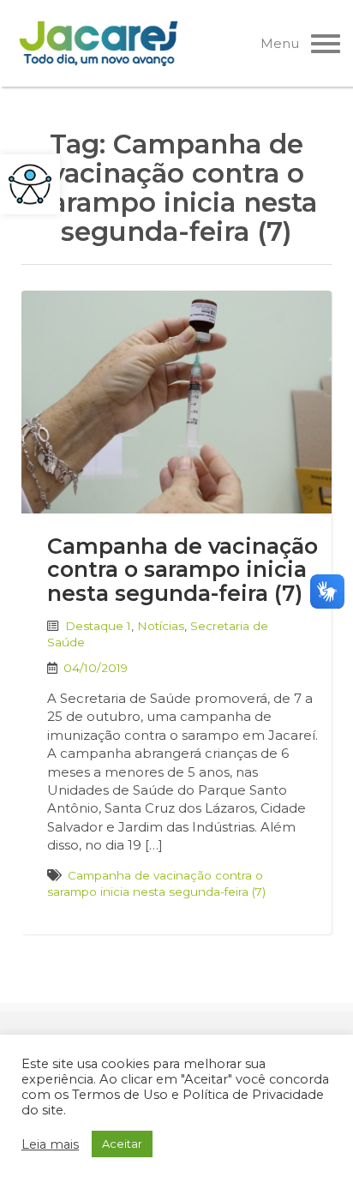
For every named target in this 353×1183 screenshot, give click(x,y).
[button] (30, 184)
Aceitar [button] (122, 1143)
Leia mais (50, 1144)
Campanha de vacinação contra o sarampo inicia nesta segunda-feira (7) (182, 569)
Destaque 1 (98, 626)
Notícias (160, 626)
